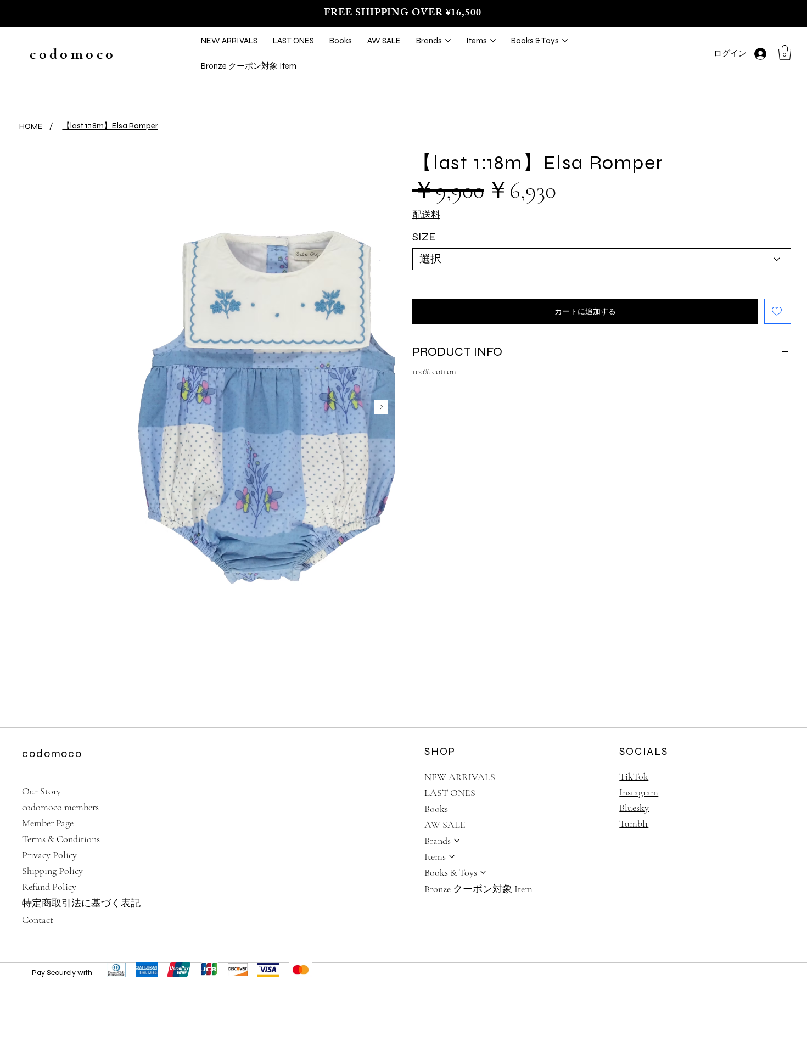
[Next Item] (381, 407)
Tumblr (633, 823)
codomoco (73, 56)
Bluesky (634, 808)
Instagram (638, 792)
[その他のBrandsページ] (448, 40)
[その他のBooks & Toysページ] (565, 40)
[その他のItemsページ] (493, 40)
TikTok (633, 776)
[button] (784, 52)
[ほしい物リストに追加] (777, 311)
